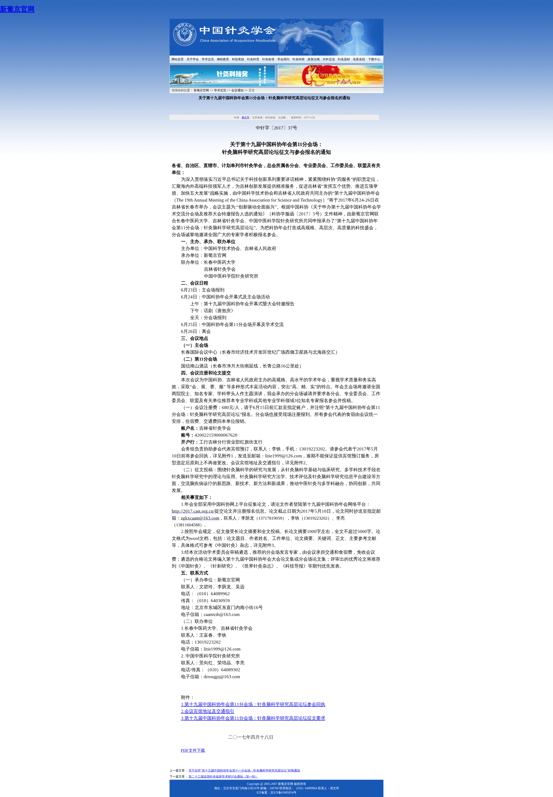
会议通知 (237, 90)
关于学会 (193, 59)
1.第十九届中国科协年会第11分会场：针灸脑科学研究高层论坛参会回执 (253, 704)
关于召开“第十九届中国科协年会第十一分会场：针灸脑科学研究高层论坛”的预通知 (244, 770)
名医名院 (359, 59)
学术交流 (208, 59)
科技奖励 (238, 59)
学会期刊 (283, 59)
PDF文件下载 (193, 750)
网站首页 (178, 59)
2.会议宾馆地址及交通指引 (207, 711)
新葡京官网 (17, 9)
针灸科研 (298, 59)
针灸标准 (268, 59)
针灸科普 (253, 59)
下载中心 (374, 59)
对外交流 (329, 59)
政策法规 (314, 59)
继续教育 (223, 59)
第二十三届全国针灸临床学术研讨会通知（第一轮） (223, 776)
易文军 (245, 117)
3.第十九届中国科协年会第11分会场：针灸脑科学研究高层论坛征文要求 (253, 718)
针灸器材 (344, 59)
